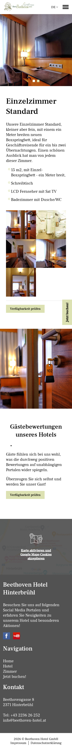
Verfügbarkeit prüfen (25, 309)
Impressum (18, 743)
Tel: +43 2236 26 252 (21, 715)
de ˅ (54, 7)
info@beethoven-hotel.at (24, 720)
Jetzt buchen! (14, 676)
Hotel (8, 666)
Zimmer (10, 671)
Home (8, 661)
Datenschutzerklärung (46, 743)
